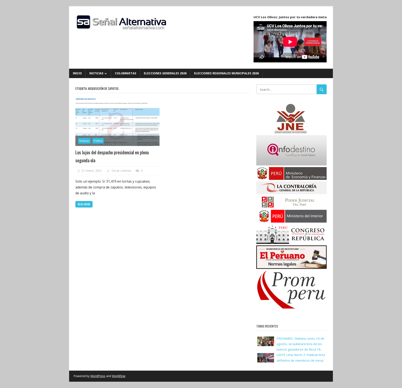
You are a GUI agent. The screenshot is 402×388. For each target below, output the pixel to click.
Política (98, 141)
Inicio (77, 73)
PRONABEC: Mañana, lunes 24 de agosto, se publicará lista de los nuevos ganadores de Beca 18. (300, 344)
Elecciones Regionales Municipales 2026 (226, 73)
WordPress (97, 376)
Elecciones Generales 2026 (165, 73)
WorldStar (118, 376)
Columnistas (125, 73)
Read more (84, 204)
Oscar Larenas (121, 171)
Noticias (96, 73)
